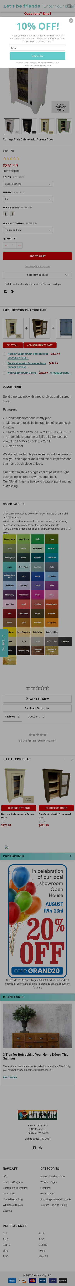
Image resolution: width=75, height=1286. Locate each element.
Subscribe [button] (38, 56)
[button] (71, 20)
